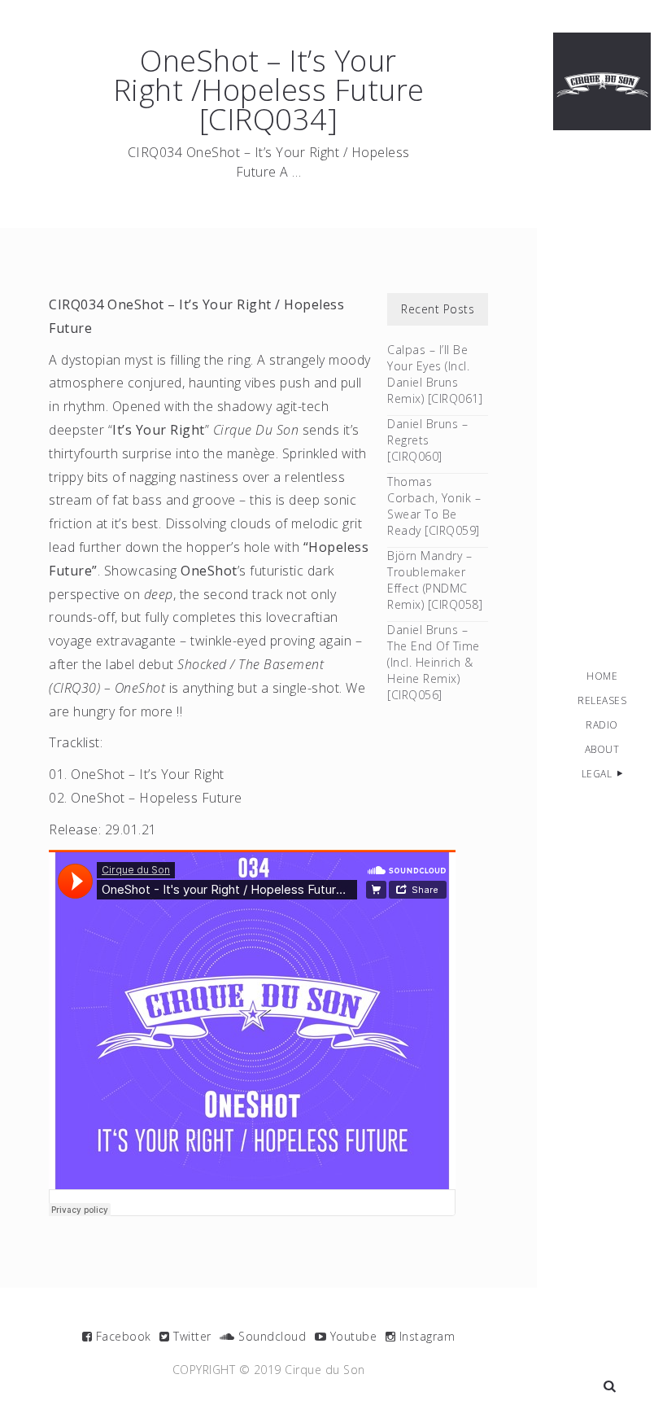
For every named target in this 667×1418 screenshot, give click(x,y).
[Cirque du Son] (602, 81)
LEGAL (597, 774)
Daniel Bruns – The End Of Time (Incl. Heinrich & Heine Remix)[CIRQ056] (433, 662)
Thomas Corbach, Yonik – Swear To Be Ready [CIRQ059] (434, 506)
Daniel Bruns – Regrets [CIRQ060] (427, 440)
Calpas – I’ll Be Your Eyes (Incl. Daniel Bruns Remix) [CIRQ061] (434, 374)
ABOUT (602, 749)
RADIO (602, 725)
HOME (601, 676)
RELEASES (602, 700)
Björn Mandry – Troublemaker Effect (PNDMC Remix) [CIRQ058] (434, 580)
